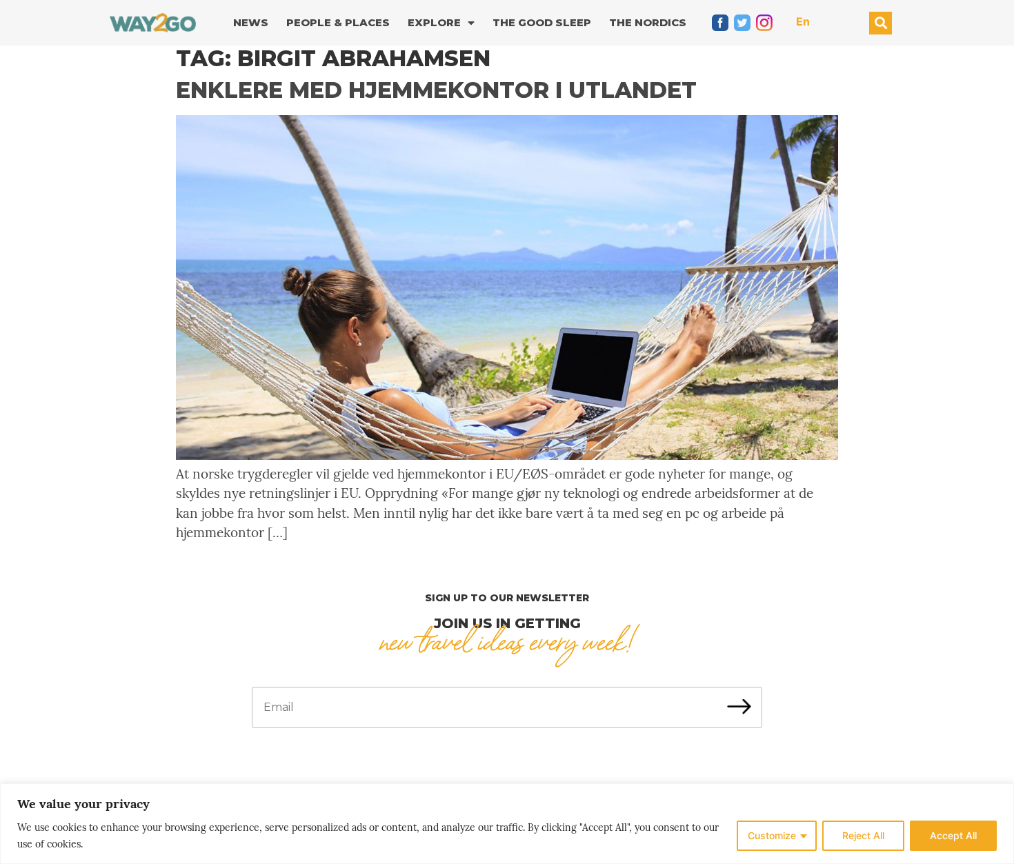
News (250, 22)
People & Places (338, 22)
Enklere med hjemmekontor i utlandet (436, 90)
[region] (507, 823)
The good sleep (542, 22)
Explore (434, 22)
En (803, 21)
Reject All (863, 835)
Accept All (953, 835)
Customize (772, 835)
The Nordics (647, 22)
